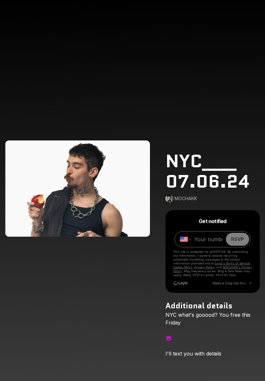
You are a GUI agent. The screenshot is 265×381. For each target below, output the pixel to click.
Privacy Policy (204, 267)
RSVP (237, 239)
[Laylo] (180, 283)
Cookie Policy (182, 267)
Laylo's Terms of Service (232, 263)
